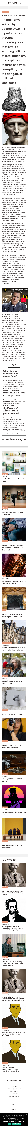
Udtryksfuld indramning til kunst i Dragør (13, 480)
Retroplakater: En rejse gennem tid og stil (14, 813)
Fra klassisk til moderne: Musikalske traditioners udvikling (14, 582)
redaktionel (5, 12)
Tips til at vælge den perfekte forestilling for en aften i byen (12, 615)
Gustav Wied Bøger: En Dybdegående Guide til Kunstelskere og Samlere (10, 1069)
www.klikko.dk (15, 1096)
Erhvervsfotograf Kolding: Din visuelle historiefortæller (12, 746)
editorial (4, 576)
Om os (14, 1112)
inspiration (4, 474)
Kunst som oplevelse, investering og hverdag (13, 513)
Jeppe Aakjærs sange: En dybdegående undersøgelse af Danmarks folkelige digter (12, 928)
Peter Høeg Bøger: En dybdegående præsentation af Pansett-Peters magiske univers (14, 963)
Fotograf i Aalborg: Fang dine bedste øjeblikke (12, 682)
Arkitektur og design (6, 643)
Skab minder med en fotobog (12, 714)
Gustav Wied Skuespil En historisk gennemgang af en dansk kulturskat (13, 1034)
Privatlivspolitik (16, 1123)
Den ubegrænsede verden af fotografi (12, 780)
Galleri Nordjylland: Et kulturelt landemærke (12, 846)
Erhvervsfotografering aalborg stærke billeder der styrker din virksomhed (12, 548)
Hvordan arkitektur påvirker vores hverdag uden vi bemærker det (13, 649)
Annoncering (14, 1109)
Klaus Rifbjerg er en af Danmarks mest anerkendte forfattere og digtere (13, 892)
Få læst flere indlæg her (14, 439)
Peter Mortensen (20, 15)
